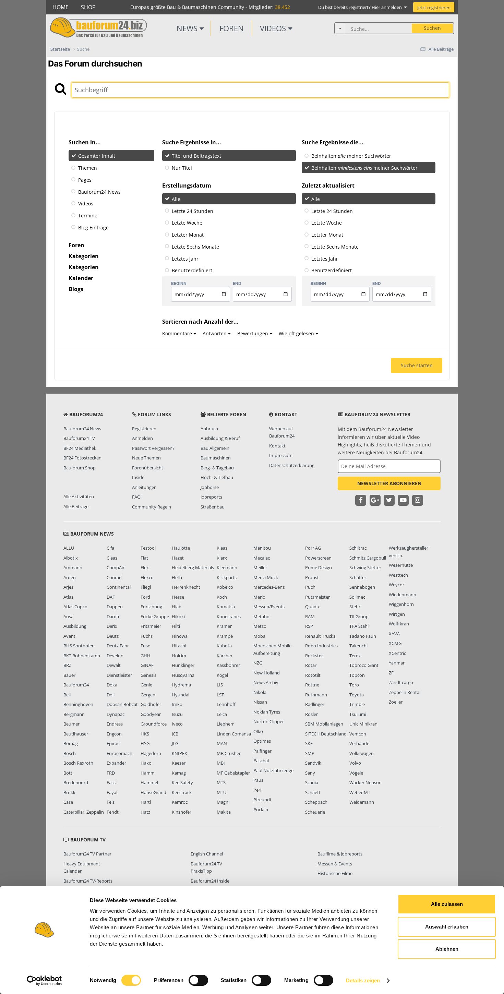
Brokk (69, 792)
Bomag (70, 743)
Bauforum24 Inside (210, 881)
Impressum (280, 455)
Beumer (71, 724)
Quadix (312, 606)
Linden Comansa (234, 734)
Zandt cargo (401, 682)
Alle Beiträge (75, 506)
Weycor (396, 585)
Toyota (356, 695)
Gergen (148, 695)
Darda (113, 616)
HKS (145, 734)
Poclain (260, 809)
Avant (69, 636)
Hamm (148, 773)
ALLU (68, 548)
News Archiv (265, 682)
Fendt (113, 812)
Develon (115, 655)
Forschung (151, 606)
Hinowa (180, 636)
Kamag (179, 773)
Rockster (314, 655)
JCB (175, 734)
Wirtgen (397, 614)
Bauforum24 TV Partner (87, 854)
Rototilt (313, 675)
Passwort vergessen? (153, 448)
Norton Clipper (268, 721)
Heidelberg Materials (193, 567)
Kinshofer (181, 812)
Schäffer (357, 577)
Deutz (113, 636)
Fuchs (147, 636)
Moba (259, 636)
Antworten (215, 333)
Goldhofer (151, 704)
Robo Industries (321, 646)
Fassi (112, 782)
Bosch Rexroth (78, 763)
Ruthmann (316, 695)
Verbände (359, 743)
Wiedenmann (402, 594)
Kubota (224, 646)
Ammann (72, 567)
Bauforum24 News (99, 191)
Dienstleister (119, 675)
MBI (221, 763)
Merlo (259, 597)
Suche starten (417, 365)
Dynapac (115, 714)
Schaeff (312, 792)
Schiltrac (358, 548)
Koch (222, 597)
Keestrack (182, 792)
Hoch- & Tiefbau (217, 477)
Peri (257, 790)
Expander (116, 763)
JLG (175, 743)
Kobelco (225, 587)
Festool (148, 548)
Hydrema (181, 685)
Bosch (69, 753)
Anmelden (142, 438)
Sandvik (313, 763)
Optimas (262, 741)
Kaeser (178, 763)
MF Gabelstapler (233, 773)
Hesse (178, 597)
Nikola (259, 692)
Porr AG (313, 548)
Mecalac (261, 558)
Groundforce (154, 724)
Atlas (68, 597)
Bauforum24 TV (79, 438)
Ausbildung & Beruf (220, 438)
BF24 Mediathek (79, 448)
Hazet (178, 558)
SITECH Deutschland (326, 734)
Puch (310, 587)
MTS (221, 782)
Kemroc (180, 802)
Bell (67, 695)
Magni (223, 802)
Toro (354, 685)
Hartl (146, 802)
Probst (312, 577)
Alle (176, 199)
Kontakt (277, 446)
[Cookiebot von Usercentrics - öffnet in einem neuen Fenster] (44, 980)
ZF (391, 673)
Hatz (145, 812)
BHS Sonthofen (79, 646)
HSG (145, 743)
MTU (221, 792)
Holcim (179, 655)
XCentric (397, 653)
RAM (310, 616)
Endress (115, 724)
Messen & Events (334, 864)
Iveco (177, 724)
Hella (177, 577)
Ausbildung (74, 626)
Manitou (262, 548)
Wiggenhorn (401, 604)
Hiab (176, 606)
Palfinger (262, 751)
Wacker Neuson (365, 782)
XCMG (395, 643)
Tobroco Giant (364, 665)
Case (68, 802)
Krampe (225, 636)
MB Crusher (229, 753)
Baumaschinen (216, 458)
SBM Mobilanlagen (324, 724)
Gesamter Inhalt (96, 156)
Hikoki (178, 616)
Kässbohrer (228, 665)
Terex (355, 655)
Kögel (222, 675)
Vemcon (357, 734)
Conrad (114, 577)
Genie (146, 685)
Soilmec (357, 597)
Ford (145, 597)
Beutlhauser (75, 734)
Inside (138, 477)
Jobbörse (210, 487)
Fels (111, 802)
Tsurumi (357, 714)
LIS (220, 685)
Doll (111, 695)
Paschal (261, 760)
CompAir (115, 567)
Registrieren (144, 429)
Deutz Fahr (118, 646)
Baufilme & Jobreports (339, 854)
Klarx (222, 558)
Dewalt (114, 665)
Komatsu (226, 606)
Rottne (312, 685)
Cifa (110, 548)
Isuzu (177, 714)
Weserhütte (401, 565)
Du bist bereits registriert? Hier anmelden (361, 7)
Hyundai (180, 695)
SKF (309, 743)
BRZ (67, 665)
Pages (85, 180)
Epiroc (113, 743)
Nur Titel (182, 168)
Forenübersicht (147, 468)
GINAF (147, 665)
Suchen (432, 28)
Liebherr (225, 724)
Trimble (357, 704)
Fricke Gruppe (155, 616)
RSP (309, 626)
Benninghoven (78, 704)
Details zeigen (363, 980)
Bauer (69, 675)
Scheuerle (315, 812)
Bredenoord (75, 782)
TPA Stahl (359, 626)
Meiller (260, 567)
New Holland (266, 673)
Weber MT (359, 792)
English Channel (207, 854)
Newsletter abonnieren (389, 483)
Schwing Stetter (365, 567)
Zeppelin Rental (404, 692)
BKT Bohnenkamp (81, 655)
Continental (119, 587)
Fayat (112, 792)
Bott (67, 773)
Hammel (149, 782)
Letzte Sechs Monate (195, 246)
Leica (222, 714)
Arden (69, 577)
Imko (177, 704)
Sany (310, 773)
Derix (112, 626)
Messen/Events (269, 606)
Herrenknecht (186, 587)
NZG (257, 663)
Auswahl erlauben (446, 927)
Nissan (260, 702)
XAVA (394, 634)
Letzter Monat (188, 234)
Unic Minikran (363, 724)
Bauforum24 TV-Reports (87, 881)
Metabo (261, 616)
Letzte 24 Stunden (192, 210)
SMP (309, 753)
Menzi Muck (265, 577)
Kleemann (227, 567)
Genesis (148, 675)
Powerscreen (318, 558)
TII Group (359, 616)
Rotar (310, 665)
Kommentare (177, 333)
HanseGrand (153, 792)
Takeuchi (358, 646)
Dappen (115, 606)
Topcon (357, 675)
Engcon (114, 734)
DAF (111, 597)
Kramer (224, 626)
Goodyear (151, 714)
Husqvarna (183, 675)
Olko (258, 731)
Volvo (355, 763)
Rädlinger (314, 704)
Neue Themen (146, 458)
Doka (112, 685)
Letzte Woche (187, 222)
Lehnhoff (226, 704)
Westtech (398, 575)
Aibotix (70, 558)
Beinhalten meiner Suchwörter (351, 156)
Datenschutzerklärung (291, 465)
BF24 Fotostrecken (82, 458)
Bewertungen (253, 333)
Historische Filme (334, 873)
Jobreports (211, 497)
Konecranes (229, 616)
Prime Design (318, 567)
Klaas (222, 548)
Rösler (311, 714)
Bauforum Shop (79, 468)
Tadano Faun (362, 636)
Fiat (144, 558)
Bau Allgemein (215, 448)
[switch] (198, 980)
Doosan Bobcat (122, 704)
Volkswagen (361, 753)
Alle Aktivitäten (78, 496)
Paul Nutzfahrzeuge (273, 770)
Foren (231, 28)
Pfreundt (262, 800)
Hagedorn (151, 753)
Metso (259, 626)
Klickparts (227, 577)
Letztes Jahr (185, 258)
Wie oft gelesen (297, 333)
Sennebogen (362, 587)
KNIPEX (179, 753)
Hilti (176, 626)
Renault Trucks (320, 636)
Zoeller (396, 702)
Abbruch (209, 429)
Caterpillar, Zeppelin (83, 812)
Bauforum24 (76, 685)
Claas (112, 558)
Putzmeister (317, 597)
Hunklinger (183, 665)
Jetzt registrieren (434, 7)
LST (220, 695)
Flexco (147, 577)
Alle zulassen (447, 904)
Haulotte (181, 548)
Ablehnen (446, 949)
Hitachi (179, 646)
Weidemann (361, 802)
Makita (224, 812)
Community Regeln (151, 507)
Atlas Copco (75, 606)
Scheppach (316, 802)
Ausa (68, 616)
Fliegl (146, 587)
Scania (311, 782)
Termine (87, 215)
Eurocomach (119, 753)
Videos (274, 28)
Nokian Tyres (266, 712)
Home (60, 7)
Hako (146, 763)
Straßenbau (213, 507)
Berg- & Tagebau (217, 468)
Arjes (68, 587)
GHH (146, 655)
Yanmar (397, 663)
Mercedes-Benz (269, 587)
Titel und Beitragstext (196, 156)
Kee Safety (182, 782)
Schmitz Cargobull (367, 558)
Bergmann (74, 714)
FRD (111, 773)
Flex (145, 567)
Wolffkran (399, 624)
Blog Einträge (93, 227)
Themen (87, 168)
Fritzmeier (151, 626)
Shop (88, 7)
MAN (222, 743)
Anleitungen (144, 487)
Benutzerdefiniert (192, 270)
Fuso (146, 646)
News (188, 28)
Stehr (354, 606)
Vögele (356, 773)
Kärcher (224, 655)
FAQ (136, 497)
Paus (258, 780)
